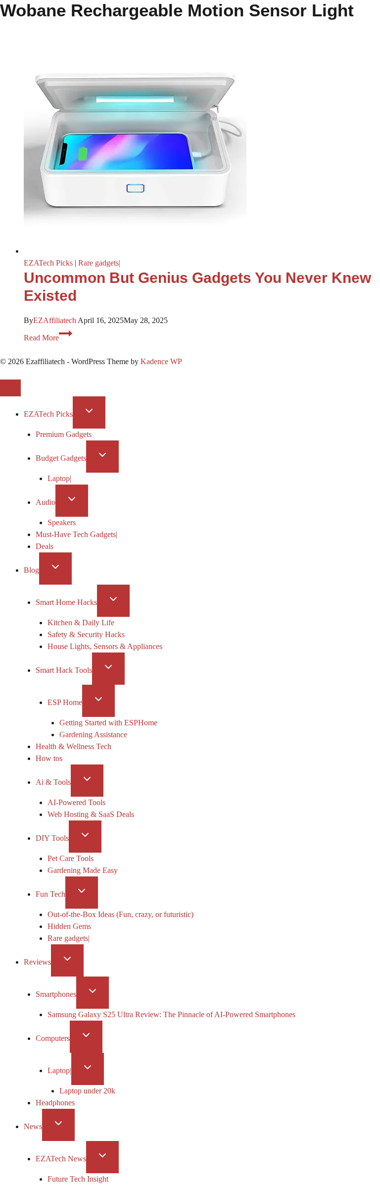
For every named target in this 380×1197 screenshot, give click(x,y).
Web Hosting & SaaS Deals (91, 814)
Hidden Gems (69, 926)
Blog (31, 570)
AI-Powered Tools (76, 802)
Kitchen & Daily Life (81, 622)
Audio (45, 502)
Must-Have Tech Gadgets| (76, 534)
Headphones (55, 1102)
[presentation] (202, 144)
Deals (44, 546)
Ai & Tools (53, 782)
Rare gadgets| (99, 263)
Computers (53, 1038)
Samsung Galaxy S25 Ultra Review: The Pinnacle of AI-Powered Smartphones (171, 1014)
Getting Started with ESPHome (108, 722)
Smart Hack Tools (64, 670)
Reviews (37, 962)
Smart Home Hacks (66, 602)
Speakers (62, 522)
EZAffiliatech (54, 320)
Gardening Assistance (93, 734)
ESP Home (65, 702)
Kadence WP (161, 361)
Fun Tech (50, 894)
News (33, 1126)
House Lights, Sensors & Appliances (105, 646)
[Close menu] (10, 388)
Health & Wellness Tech (73, 746)
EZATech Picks (48, 263)
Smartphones (56, 994)
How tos (49, 758)
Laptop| (59, 478)
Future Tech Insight (78, 1179)
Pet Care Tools (71, 858)
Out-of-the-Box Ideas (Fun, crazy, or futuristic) (120, 914)
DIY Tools (52, 838)
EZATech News (61, 1158)
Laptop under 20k (87, 1091)
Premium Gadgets (64, 434)
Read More (48, 337)
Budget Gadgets (61, 458)
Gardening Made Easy (83, 870)
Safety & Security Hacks (86, 634)
